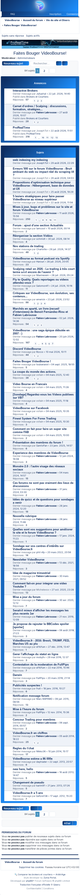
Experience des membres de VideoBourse (40, 453)
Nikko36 (41, 751)
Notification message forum (31, 695)
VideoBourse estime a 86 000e (32, 758)
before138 (42, 795)
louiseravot (42, 364)
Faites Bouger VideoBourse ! (32, 361)
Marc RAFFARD (44, 698)
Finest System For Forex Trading (34, 418)
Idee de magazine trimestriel (31, 573)
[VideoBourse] (39, 5)
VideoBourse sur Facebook (31, 408)
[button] (52, 70)
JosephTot (42, 162)
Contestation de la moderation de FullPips (41, 664)
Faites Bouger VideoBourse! (40, 53)
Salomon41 (42, 285)
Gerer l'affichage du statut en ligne (35, 654)
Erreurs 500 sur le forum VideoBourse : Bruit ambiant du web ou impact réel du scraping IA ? (43, 172)
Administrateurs (26, 58)
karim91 (40, 785)
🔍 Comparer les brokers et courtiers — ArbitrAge (40, 874)
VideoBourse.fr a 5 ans (28, 792)
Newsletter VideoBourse (28, 559)
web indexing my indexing (30, 159)
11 (47, 137)
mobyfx (40, 657)
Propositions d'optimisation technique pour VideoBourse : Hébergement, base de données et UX (43, 185)
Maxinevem (42, 275)
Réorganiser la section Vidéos (32, 235)
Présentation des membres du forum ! (38, 442)
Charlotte (41, 249)
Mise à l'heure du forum (28, 709)
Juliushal (41, 93)
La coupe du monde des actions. (34, 371)
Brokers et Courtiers (37, 96)
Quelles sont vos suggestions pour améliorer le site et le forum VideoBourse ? (43, 531)
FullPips (40, 678)
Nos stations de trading (28, 246)
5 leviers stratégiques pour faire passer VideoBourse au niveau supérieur (38, 198)
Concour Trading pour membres (34, 719)
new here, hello (23, 769)
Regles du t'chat (23, 748)
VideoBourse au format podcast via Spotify (41, 258)
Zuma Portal (50, 877)
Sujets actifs (33, 35)
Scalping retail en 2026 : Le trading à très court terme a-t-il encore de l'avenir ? (44, 270)
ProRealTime (21, 127)
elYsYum (40, 646)
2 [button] (44, 71)
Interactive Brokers (25, 90)
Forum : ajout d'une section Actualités (38, 225)
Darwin (17, 675)
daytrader (41, 761)
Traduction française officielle (35, 884)
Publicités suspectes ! (27, 685)
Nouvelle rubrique (24, 516)
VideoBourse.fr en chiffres (30, 733)
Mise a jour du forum (27, 597)
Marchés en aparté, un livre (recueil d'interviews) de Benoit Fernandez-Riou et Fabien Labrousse (40, 312)
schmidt (40, 238)
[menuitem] (11, 14)
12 (52, 137)
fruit (38, 688)
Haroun (40, 261)
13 (56, 137)
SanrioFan (41, 445)
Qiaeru (56, 884)
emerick (40, 299)
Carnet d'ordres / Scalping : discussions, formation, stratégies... (40, 108)
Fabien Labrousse (46, 112)
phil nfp (40, 552)
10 (43, 137)
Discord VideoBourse (27, 348)
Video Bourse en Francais (30, 384)
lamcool (40, 228)
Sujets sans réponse (13, 35)
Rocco (39, 351)
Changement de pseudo (28, 782)
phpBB (29, 880)
